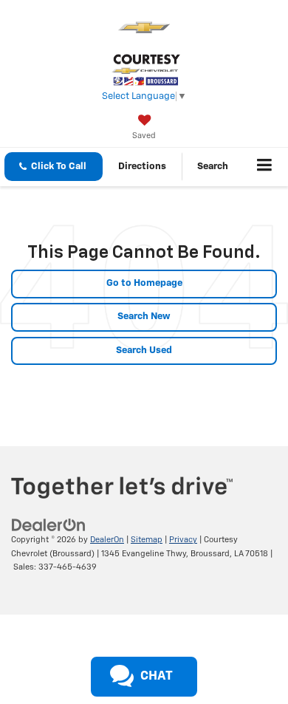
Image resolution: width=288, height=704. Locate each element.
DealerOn (107, 540)
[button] (53, 166)
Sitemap (146, 540)
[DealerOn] (48, 525)
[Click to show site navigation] (264, 167)
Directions (142, 166)
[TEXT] (107, 655)
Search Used (144, 350)
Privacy (183, 540)
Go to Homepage (144, 283)
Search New (144, 316)
